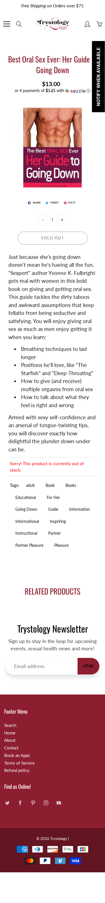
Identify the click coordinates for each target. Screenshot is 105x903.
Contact (11, 747)
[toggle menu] (6, 24)
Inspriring (58, 521)
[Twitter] (7, 803)
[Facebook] (20, 803)
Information (79, 509)
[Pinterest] (33, 803)
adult (30, 485)
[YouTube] (59, 803)
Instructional (26, 533)
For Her (53, 497)
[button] (52, 90)
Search (10, 725)
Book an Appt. (17, 755)
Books (71, 485)
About (9, 740)
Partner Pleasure (29, 545)
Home (9, 733)
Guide (53, 509)
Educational (25, 497)
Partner (54, 533)
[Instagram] (46, 803)
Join (88, 666)
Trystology (58, 838)
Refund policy (16, 770)
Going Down (26, 509)
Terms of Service (19, 763)
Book (50, 485)
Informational (27, 521)
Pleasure (61, 545)
